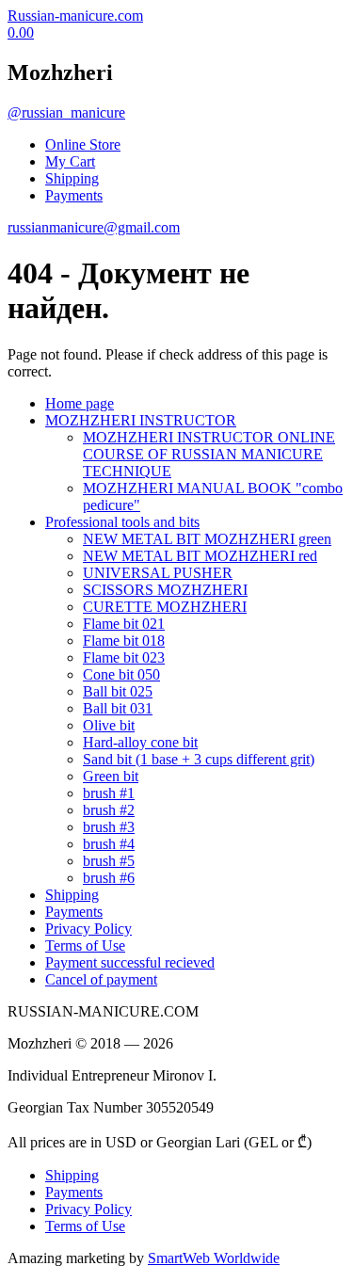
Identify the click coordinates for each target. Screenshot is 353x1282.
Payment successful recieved (130, 962)
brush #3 (109, 827)
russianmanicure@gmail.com (94, 227)
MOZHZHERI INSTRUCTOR (140, 420)
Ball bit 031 (117, 708)
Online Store (82, 144)
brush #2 (109, 810)
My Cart (70, 161)
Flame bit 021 (124, 624)
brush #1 (109, 793)
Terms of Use (85, 945)
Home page (79, 403)
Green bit (110, 776)
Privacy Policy (88, 929)
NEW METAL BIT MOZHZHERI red (200, 556)
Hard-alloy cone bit (140, 742)
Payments (74, 195)
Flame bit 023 (124, 657)
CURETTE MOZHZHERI (165, 607)
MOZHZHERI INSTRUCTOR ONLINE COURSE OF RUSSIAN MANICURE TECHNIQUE (209, 454)
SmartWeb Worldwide (214, 1258)
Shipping (72, 178)
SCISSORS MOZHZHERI (165, 590)
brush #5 (109, 861)
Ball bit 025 (117, 691)
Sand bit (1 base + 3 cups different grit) (198, 759)
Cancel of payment (101, 979)
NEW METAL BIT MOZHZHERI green (207, 539)
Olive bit (109, 725)
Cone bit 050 (121, 674)
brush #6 (109, 878)
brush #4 (109, 844)
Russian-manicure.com (75, 16)
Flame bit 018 (124, 641)
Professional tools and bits (122, 522)
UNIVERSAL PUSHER (158, 573)
